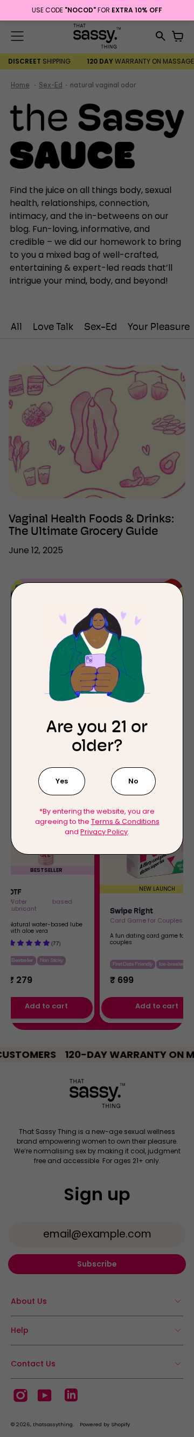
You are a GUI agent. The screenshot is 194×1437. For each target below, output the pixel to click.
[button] (61, 781)
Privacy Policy (104, 831)
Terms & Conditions (125, 821)
